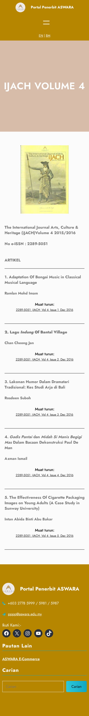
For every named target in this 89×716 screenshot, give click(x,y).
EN (41, 35)
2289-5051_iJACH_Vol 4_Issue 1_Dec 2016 (44, 309)
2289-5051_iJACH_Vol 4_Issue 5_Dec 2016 (44, 535)
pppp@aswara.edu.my (25, 614)
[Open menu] (46, 22)
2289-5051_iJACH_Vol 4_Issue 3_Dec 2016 (44, 414)
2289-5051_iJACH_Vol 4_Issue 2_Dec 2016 (44, 359)
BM (48, 35)
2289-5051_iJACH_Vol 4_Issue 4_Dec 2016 (44, 475)
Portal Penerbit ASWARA (52, 7)
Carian (76, 686)
